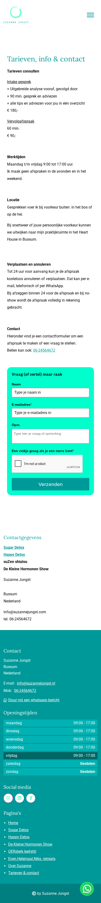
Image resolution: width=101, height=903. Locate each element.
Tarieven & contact (23, 873)
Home (13, 823)
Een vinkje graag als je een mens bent (43, 451)
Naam (16, 384)
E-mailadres (22, 404)
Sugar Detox (14, 547)
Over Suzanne (19, 866)
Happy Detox (14, 554)
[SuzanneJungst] (8, 798)
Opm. (16, 425)
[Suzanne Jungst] (19, 798)
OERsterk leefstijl (22, 851)
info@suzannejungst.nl (36, 683)
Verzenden (51, 484)
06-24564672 (44, 350)
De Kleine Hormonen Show (30, 844)
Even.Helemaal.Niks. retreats (31, 858)
